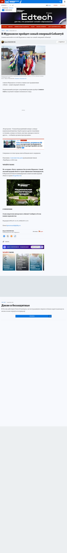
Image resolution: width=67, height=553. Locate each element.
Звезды (7, 30)
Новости (10, 26)
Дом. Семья (4, 302)
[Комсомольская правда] (12, 1)
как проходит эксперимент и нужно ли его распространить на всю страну (29, 145)
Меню (2, 1)
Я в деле (32, 26)
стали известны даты (16, 158)
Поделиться (62, 41)
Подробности (17, 176)
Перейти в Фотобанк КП (20, 78)
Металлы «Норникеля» (41, 26)
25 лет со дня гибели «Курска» (54, 26)
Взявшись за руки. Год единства (22, 26)
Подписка (62, 5)
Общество (18, 140)
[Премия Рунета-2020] (20, 1)
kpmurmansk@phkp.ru (14, 225)
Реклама (55, 5)
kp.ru (41, 231)
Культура (7, 241)
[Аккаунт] (64, 1)
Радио (49, 5)
